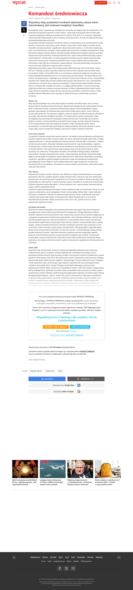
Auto (67, 557)
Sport (61, 557)
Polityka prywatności (86, 561)
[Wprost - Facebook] (60, 568)
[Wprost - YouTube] (73, 568)
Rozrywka (81, 557)
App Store (73, 354)
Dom (73, 557)
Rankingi (99, 557)
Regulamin (76, 561)
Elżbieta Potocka (39, 360)
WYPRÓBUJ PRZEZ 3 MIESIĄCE (56, 327)
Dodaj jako (64, 391)
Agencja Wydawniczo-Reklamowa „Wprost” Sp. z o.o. (63, 579)
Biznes (45, 557)
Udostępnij (48, 379)
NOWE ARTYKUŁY (66, 335)
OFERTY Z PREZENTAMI (79, 327)
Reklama (69, 561)
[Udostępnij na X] (24, 30)
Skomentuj (87, 379)
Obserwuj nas (63, 385)
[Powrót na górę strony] (119, 557)
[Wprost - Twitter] (66, 568)
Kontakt (50, 561)
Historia (90, 557)
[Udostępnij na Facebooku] (24, 23)
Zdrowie (53, 557)
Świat (60, 371)
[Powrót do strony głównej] (14, 557)
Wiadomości (50, 371)
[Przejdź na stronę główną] (9, 3)
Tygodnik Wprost (36, 371)
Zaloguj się (73, 331)
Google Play (82, 354)
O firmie (43, 561)
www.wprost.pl (69, 585)
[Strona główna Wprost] (19, 2)
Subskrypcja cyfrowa (59, 561)
